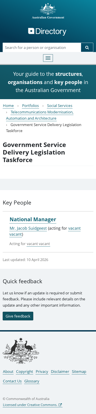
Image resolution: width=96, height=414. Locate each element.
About (8, 371)
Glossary (31, 381)
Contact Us (12, 381)
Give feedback (18, 316)
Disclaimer (60, 371)
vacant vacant (38, 243)
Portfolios (30, 105)
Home (8, 105)
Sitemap (79, 371)
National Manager (33, 219)
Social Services (59, 105)
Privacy (42, 371)
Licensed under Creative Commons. (30, 404)
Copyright (24, 371)
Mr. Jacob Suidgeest (28, 228)
